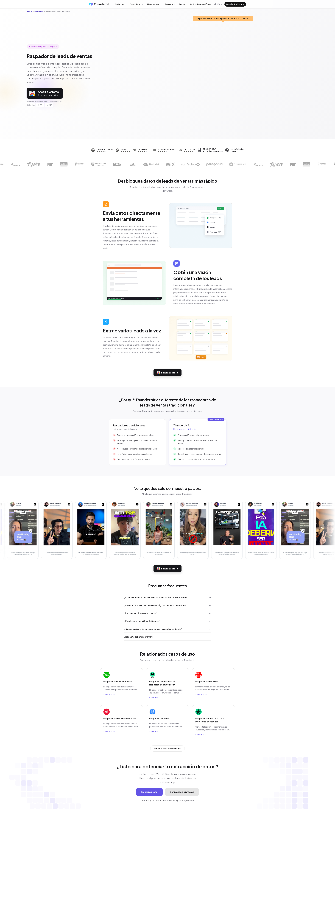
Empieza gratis (169, 372)
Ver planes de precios (182, 791)
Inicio (29, 11)
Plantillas (38, 11)
